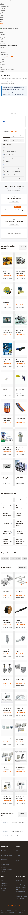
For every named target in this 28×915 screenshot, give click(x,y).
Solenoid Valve (20, 301)
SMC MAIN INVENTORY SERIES (6, 592)
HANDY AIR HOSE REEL (6, 301)
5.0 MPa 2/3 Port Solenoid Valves (7, 798)
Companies (3, 12)
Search (1, 71)
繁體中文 (2, 21)
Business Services (5, 864)
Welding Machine (6, 558)
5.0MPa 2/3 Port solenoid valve (7, 449)
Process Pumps (7, 738)
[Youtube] (7, 57)
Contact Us (3, 888)
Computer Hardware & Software (6, 870)
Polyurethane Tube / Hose (7, 419)
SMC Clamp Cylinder (19, 331)
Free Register (4, 885)
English (2, 23)
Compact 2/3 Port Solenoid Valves (20, 798)
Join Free (24, 49)
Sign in (2, 47)
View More (23, 247)
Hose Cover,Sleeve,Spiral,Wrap (7, 273)
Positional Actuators (6, 650)
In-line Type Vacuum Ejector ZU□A (20, 592)
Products (2, 8)
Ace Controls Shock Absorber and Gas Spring (7, 362)
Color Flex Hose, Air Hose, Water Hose (20, 361)
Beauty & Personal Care (6, 862)
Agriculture (3, 850)
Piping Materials (19, 621)
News (1, 15)
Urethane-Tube (20, 418)
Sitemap (3, 890)
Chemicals (3, 867)
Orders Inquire (4, 54)
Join (16, 131)
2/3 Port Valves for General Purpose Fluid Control (20, 770)
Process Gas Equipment (19, 709)
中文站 (1, 19)
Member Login (4, 883)
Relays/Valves (20, 679)
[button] (14, 199)
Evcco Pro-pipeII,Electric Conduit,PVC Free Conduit (7, 333)
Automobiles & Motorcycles (4, 858)
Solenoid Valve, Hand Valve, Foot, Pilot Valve (20, 274)
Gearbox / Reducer (18, 558)
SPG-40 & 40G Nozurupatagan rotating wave (20, 391)
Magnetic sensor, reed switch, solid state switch (6, 391)
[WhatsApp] (12, 57)
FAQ (2, 880)
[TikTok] (10, 57)
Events (1, 14)
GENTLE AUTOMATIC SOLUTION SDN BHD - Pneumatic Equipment (7, 278)
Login (1, 2)
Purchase (2, 10)
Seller (20, 136)
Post (21, 140)
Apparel (3, 853)
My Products (3, 52)
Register (2, 4)
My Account (3, 51)
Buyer (13, 136)
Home (17, 850)
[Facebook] (3, 57)
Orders (13, 140)
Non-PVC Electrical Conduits (5, 478)
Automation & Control (6, 855)
